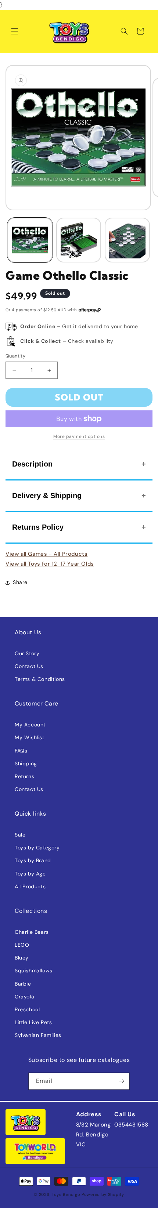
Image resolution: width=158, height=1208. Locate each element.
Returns (24, 776)
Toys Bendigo (66, 1194)
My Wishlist (29, 737)
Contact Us (29, 666)
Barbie (23, 983)
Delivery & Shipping (47, 495)
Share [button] (20, 582)
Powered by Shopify (103, 1194)
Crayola (24, 996)
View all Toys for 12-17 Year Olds (50, 563)
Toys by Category (37, 847)
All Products (30, 886)
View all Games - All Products (46, 554)
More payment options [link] (79, 436)
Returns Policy (38, 527)
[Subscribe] (121, 1081)
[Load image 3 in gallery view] (127, 240)
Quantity (15, 356)
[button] (15, 31)
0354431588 (131, 1124)
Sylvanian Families (38, 1035)
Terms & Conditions (40, 679)
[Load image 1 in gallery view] (30, 240)
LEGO (22, 945)
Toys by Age (30, 873)
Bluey (22, 957)
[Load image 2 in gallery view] (78, 240)
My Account (30, 724)
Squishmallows (34, 970)
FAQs (21, 750)
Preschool (27, 1009)
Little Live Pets (33, 1022)
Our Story (27, 653)
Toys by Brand (33, 860)
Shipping (26, 763)
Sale (20, 834)
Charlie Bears (32, 932)
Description (32, 464)
